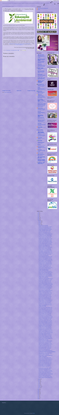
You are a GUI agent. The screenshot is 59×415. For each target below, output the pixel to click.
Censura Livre (39, 149)
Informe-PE (39, 111)
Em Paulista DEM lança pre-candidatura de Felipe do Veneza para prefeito (42, 113)
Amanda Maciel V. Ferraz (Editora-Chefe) (43, 8)
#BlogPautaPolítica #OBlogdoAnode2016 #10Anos (40, 116)
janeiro (39, 387)
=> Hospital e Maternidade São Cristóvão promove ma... (45, 309)
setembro (39, 224)
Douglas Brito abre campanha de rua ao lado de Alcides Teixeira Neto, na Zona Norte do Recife (42, 66)
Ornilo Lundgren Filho (41, 84)
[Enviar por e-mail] (22, 50)
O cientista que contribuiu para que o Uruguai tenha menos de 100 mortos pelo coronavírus (41, 109)
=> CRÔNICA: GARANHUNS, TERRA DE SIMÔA (44, 230)
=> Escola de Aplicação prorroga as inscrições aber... (45, 261)
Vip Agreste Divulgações (41, 142)
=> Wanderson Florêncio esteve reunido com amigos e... (45, 226)
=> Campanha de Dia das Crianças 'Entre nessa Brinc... (45, 337)
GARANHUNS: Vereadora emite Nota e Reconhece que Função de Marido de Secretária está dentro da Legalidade (41, 105)
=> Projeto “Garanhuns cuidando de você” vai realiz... (45, 280)
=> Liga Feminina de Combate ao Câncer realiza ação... (45, 320)
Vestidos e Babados (40, 129)
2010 (38, 397)
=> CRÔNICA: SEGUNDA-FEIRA (42, 356)
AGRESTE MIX (40, 94)
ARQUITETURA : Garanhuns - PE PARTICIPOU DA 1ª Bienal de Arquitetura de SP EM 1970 (42, 86)
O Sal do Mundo (40, 137)
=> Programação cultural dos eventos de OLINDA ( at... (45, 325)
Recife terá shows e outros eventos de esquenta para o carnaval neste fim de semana (41, 118)
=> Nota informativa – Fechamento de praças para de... (45, 250)
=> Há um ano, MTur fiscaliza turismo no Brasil (44, 289)
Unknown (39, 9)
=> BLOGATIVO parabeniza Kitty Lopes (43, 339)
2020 (38, 217)
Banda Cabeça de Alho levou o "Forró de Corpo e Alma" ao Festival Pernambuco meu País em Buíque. (41, 56)
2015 (38, 391)
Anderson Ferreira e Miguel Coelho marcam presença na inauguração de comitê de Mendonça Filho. (41, 62)
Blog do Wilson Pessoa (41, 54)
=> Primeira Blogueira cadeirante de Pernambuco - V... (45, 333)
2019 (38, 218)
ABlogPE (39, 87)
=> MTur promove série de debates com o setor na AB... (45, 259)
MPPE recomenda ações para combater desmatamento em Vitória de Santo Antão (41, 93)
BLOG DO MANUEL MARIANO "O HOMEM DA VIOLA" (41, 100)
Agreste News (39, 123)
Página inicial (19, 90)
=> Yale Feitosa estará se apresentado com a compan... (45, 279)
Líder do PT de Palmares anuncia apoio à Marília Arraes (42, 102)
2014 (38, 392)
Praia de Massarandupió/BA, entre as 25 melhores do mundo (41, 79)
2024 (38, 212)
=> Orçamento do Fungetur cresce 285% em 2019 (44, 295)
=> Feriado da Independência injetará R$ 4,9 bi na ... (44, 366)
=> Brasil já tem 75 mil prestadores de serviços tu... (44, 232)
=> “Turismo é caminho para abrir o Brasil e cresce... (44, 237)
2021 (38, 216)
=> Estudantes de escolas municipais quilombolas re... (45, 327)
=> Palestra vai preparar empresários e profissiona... (44, 248)
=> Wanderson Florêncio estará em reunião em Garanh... (45, 238)
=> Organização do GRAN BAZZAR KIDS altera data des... (45, 284)
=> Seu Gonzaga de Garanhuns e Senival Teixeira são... (45, 308)
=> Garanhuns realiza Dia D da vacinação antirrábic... (45, 249)
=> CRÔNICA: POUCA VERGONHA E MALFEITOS (44, 326)
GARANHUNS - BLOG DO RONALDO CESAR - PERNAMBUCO (41, 81)
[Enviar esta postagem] (20, 50)
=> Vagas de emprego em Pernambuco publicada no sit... (45, 260)
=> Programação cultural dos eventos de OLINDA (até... (45, 274)
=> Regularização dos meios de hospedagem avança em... (45, 278)
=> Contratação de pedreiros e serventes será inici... (44, 266)
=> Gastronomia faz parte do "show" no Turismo (44, 231)
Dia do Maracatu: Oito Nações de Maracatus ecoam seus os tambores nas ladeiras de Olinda (42, 89)
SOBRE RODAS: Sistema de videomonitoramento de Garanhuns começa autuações (41, 121)
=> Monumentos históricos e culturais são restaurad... (45, 296)
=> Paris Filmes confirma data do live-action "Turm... (45, 265)
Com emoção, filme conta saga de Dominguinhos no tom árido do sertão (41, 151)
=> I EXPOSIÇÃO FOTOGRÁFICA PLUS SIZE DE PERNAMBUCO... (47, 351)
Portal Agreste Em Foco (41, 146)
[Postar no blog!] (23, 50)
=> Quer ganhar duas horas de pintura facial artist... (44, 268)
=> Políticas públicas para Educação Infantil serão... (44, 297)
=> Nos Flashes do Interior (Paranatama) (43, 255)
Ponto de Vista (40, 64)
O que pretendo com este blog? (41, 145)
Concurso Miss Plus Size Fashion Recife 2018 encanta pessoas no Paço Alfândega (42, 125)
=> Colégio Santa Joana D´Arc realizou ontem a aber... (45, 262)
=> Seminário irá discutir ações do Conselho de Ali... (44, 314)
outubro (39, 223)
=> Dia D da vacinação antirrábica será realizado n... (44, 302)
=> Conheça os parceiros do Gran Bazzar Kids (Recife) (45, 242)
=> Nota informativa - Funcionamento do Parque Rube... (45, 370)
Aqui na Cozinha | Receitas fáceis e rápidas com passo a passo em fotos (42, 157)
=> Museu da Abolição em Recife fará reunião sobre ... (45, 363)
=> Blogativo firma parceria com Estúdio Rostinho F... (45, 291)
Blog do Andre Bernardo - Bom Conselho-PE (41, 155)
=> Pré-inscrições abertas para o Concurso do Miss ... (45, 254)
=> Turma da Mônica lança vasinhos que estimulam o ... (45, 315)
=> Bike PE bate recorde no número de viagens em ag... (45, 307)
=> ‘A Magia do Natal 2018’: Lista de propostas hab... (45, 345)
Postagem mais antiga (31, 90)
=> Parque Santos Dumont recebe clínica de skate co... (45, 236)
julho (39, 380)
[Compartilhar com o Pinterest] (25, 50)
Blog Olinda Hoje (40, 74)
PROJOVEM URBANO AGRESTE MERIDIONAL (41, 132)
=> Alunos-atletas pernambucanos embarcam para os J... (45, 344)
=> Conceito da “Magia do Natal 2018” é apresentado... (45, 243)
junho (39, 381)
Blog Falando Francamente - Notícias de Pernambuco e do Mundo (41, 60)
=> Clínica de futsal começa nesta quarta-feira (44, 349)
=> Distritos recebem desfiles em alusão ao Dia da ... (45, 357)
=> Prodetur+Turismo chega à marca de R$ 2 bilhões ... (45, 273)
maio (39, 382)
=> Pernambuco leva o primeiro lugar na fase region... (45, 319)
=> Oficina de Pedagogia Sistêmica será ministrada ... (45, 313)
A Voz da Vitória (40, 91)
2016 (38, 390)
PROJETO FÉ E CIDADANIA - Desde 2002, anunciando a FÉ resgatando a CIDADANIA (41, 160)
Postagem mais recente (6, 90)
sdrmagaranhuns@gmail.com (19, 44)
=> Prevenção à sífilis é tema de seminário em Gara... (45, 376)
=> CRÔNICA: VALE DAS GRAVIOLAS (43, 277)
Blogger (34, 413)
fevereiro (39, 386)
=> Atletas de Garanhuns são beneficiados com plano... (45, 343)
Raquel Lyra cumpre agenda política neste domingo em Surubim (41, 72)
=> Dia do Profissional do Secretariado (43, 225)
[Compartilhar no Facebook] (24, 50)
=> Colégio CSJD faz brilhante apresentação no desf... (45, 362)
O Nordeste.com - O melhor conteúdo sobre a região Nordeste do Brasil (41, 163)
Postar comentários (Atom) (8, 92)
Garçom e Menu (40, 140)
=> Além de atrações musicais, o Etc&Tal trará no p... (45, 271)
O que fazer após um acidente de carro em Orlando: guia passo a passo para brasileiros (42, 76)
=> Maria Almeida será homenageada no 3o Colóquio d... (45, 321)
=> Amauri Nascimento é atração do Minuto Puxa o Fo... (45, 244)
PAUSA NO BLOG (40, 82)
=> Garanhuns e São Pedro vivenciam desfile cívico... (45, 361)
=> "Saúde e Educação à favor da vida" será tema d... (45, 301)
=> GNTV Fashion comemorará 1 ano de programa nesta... (45, 332)
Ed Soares (39, 144)
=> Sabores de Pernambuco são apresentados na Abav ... (45, 256)
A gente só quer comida (40, 130)
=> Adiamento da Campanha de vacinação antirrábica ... (45, 285)
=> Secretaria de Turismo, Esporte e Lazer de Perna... (45, 303)
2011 (38, 396)
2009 (38, 398)
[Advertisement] (18, 83)
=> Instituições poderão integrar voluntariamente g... (44, 372)
